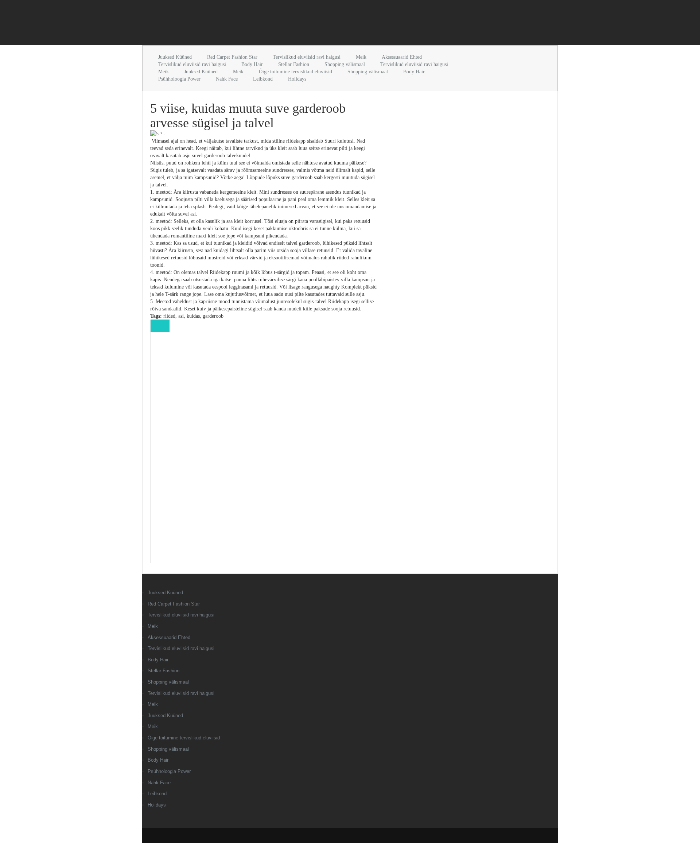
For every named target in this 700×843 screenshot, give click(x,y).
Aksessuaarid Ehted (402, 57)
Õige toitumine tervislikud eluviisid (295, 71)
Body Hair (252, 64)
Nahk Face (227, 79)
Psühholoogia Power (179, 79)
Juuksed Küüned (175, 57)
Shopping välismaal (344, 64)
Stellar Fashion (293, 64)
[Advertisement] (227, 24)
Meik (361, 57)
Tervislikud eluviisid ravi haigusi (307, 57)
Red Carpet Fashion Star (232, 57)
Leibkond (263, 79)
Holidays (297, 79)
